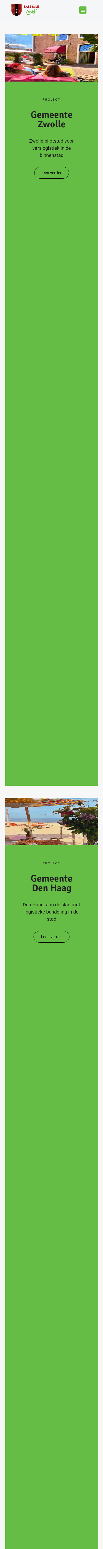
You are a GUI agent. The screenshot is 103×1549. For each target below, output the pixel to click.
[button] (82, 10)
